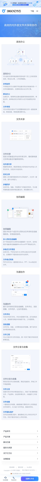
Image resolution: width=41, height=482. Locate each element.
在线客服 (5, 480)
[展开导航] (37, 11)
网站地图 (11, 467)
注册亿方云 (30, 479)
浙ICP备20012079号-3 (28, 470)
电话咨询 (13, 480)
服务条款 (20, 467)
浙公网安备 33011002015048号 (21, 473)
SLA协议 (29, 467)
